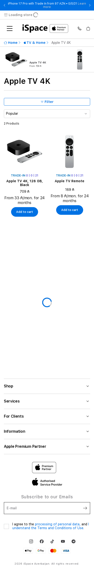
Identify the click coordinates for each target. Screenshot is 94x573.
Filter (49, 102)
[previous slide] (4, 5)
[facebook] (42, 541)
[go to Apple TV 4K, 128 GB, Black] (24, 151)
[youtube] (63, 541)
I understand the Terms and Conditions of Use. (50, 526)
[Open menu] (9, 28)
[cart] (88, 28)
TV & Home (34, 43)
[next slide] (89, 5)
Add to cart (24, 212)
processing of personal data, (58, 524)
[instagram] (31, 541)
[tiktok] (52, 541)
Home (13, 43)
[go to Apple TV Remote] (69, 151)
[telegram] (73, 541)
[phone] (79, 28)
